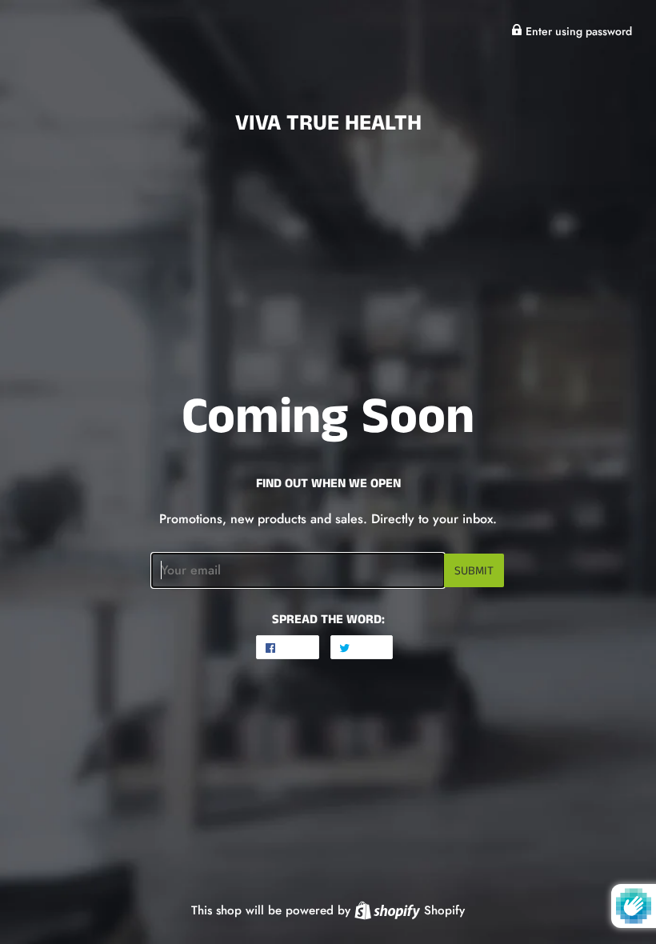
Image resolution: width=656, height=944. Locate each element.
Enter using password (577, 31)
